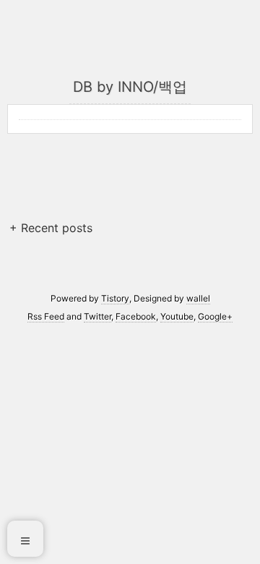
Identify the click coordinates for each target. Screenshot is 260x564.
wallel (198, 298)
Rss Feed (45, 316)
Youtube (177, 316)
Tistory (115, 298)
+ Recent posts (50, 228)
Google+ (215, 316)
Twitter (97, 316)
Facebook (136, 316)
